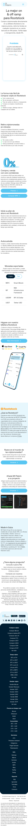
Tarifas (14, 770)
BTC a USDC (14, 662)
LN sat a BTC (14, 667)
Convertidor (14, 721)
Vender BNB (14, 697)
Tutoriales (14, 784)
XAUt (14, 719)
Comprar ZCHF (14, 648)
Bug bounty (16, 800)
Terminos (17, 798)
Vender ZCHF (14, 702)
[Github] (24, 621)
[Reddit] (22, 621)
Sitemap (11, 800)
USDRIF (8, 298)
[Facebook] (14, 621)
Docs (14, 787)
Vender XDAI (14, 699)
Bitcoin (14, 711)
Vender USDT (14, 689)
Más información (13, 341)
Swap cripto (14, 654)
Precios (13, 191)
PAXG (14, 716)
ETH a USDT (14, 672)
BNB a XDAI (14, 675)
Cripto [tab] (10, 276)
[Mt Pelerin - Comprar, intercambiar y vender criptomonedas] (7, 4)
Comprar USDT (14, 640)
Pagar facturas (14, 745)
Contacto (14, 789)
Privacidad (23, 798)
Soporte (14, 776)
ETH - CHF (14, 728)
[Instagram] (16, 621)
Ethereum (14, 714)
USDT (8, 303)
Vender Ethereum (14, 687)
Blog (14, 767)
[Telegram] (6, 621)
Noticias (14, 755)
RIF (7, 290)
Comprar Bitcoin (14, 631)
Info (14, 752)
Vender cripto (14, 681)
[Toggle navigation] (23, 4)
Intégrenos (14, 743)
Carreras (14, 760)
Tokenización (14, 748)
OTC (14, 738)
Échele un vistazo (14, 571)
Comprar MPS (13, 196)
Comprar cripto (14, 628)
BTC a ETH (14, 657)
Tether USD (18, 303)
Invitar (14, 762)
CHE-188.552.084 (21, 796)
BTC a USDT (14, 660)
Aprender (14, 782)
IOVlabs (19, 436)
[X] (3, 621)
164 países (4, 137)
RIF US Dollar (18, 298)
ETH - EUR (14, 731)
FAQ (14, 779)
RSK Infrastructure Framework (19, 290)
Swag (14, 772)
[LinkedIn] (11, 621)
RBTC (8, 283)
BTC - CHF (14, 723)
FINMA (23, 547)
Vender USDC (14, 692)
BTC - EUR (14, 726)
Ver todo (14, 650)
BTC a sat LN (14, 665)
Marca (14, 757)
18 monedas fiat (6, 135)
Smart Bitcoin (18, 283)
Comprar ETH (14, 638)
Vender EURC (14, 694)
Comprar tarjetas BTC (14, 633)
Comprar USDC (14, 643)
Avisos (12, 798)
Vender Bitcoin (14, 684)
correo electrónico (15, 580)
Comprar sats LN (14, 635)
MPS (14, 765)
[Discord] (9, 621)
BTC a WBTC (14, 670)
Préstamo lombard (14, 740)
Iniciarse (13, 462)
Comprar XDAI (14, 645)
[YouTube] (19, 621)
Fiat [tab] (18, 276)
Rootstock (19, 415)
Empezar (13, 491)
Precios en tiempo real (14, 708)
